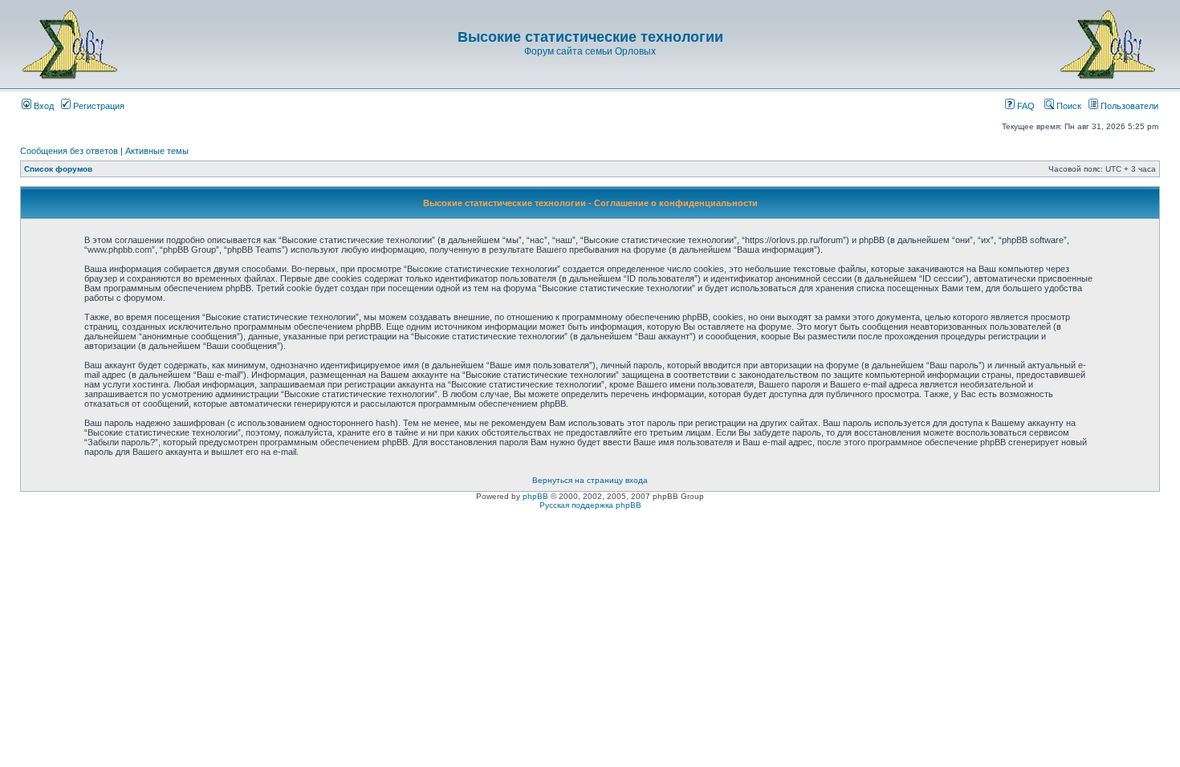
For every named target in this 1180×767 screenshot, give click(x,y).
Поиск (1067, 106)
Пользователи (1128, 106)
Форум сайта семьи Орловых (590, 51)
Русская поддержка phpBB (590, 505)
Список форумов (58, 168)
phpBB (535, 496)
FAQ (1025, 106)
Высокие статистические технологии (590, 37)
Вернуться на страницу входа (590, 480)
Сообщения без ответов (69, 151)
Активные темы (157, 151)
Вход (42, 106)
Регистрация (97, 106)
